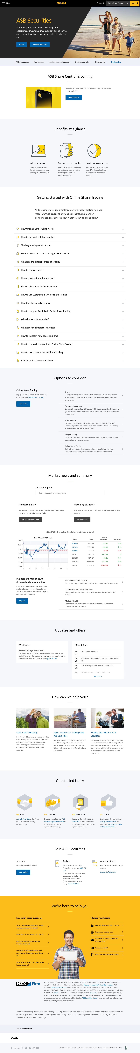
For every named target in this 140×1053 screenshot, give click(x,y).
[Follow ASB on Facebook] (11, 1048)
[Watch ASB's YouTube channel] (37, 1048)
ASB (17, 1029)
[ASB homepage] (61, 3)
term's (56, 993)
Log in (21, 44)
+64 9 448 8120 (73, 884)
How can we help (102, 62)
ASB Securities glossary (90, 998)
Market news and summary (59, 62)
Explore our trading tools (104, 932)
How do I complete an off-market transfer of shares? (28, 942)
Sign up (22, 601)
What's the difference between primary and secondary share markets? (30, 927)
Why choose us (22, 62)
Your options (39, 62)
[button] (3, 3)
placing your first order (108, 822)
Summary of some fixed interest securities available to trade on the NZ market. (90, 592)
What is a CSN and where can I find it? (29, 935)
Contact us (80, 1048)
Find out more (73, 98)
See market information (30, 520)
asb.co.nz (93, 993)
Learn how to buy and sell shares (107, 955)
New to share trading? (27, 732)
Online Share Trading (35, 397)
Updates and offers (82, 62)
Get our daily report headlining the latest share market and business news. (91, 582)
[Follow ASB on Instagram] (22, 1048)
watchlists (75, 822)
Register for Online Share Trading (107, 925)
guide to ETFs (52, 659)
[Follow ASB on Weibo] (33, 1048)
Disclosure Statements (110, 1048)
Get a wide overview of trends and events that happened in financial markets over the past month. (89, 603)
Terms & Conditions (91, 1048)
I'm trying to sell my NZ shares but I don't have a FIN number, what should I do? (30, 953)
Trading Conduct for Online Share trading (98, 985)
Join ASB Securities (40, 44)
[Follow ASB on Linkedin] (19, 1048)
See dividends (82, 520)
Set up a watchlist (101, 948)
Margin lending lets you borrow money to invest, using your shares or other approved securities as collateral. (92, 437)
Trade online (116, 62)
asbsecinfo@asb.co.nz (108, 872)
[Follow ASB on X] (15, 1048)
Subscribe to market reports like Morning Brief (106, 940)
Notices (121, 1048)
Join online (23, 404)
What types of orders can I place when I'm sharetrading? (30, 964)
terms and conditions (59, 988)
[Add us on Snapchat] (30, 1048)
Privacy (100, 1048)
